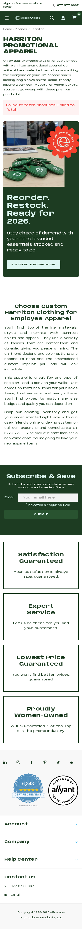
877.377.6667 (68, 5)
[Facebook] (32, 762)
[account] (63, 18)
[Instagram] (18, 762)
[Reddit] (72, 762)
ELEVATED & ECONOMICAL (33, 264)
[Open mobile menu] (6, 18)
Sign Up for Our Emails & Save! (22, 5)
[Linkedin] (5, 762)
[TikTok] (58, 762)
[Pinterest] (45, 762)
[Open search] (52, 18)
